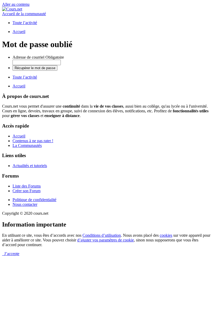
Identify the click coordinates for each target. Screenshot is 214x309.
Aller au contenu (15, 4)
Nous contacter (25, 204)
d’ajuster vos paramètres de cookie (105, 240)
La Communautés (27, 145)
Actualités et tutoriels (30, 165)
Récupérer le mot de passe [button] (35, 68)
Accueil (19, 136)
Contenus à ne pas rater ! (33, 141)
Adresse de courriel (38, 57)
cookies (166, 235)
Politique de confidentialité (34, 199)
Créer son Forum (26, 191)
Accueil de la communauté (24, 14)
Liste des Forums (27, 186)
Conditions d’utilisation (101, 235)
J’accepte (10, 253)
